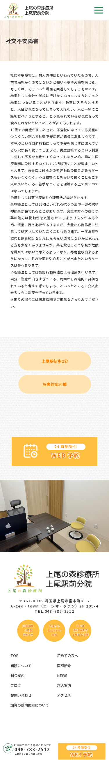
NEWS (62, 675)
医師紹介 (64, 665)
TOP (14, 655)
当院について (20, 665)
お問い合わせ (20, 695)
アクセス (64, 695)
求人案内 (64, 685)
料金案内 (17, 675)
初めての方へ (67, 655)
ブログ (15, 685)
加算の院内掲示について (29, 705)
